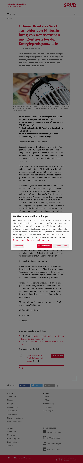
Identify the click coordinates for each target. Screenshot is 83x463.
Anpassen (19, 245)
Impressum (44, 240)
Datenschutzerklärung (22, 240)
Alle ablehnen (44, 245)
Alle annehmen (60, 245)
